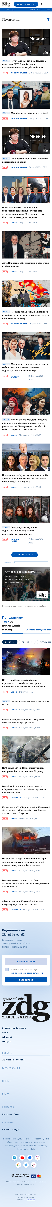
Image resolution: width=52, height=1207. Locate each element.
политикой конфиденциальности (27, 973)
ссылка (8, 589)
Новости (7, 1053)
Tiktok (34, 1165)
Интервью (7, 1114)
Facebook (30, 1158)
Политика (7, 1122)
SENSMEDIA (31, 1199)
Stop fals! (20, 1059)
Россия (27, 642)
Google (18, 1165)
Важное (13, 223)
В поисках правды (18, 73)
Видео (5, 1094)
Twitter (26, 1165)
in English (6, 1041)
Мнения (6, 1081)
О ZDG (5, 1032)
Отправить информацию (14, 1028)
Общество (8, 1107)
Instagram (37, 1158)
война (10, 642)
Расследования (11, 1068)
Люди (16, 1114)
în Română (7, 1037)
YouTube (22, 1158)
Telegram (14, 1158)
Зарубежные (15, 797)
